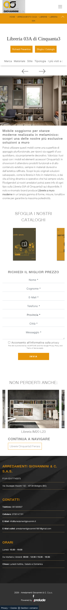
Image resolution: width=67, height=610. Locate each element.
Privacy (4, 608)
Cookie (13, 608)
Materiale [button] (19, 61)
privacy (55, 342)
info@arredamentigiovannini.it (23, 521)
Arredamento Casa (27, 17)
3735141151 (17, 514)
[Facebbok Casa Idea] (33, 596)
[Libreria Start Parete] (25, 71)
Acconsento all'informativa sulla (35, 342)
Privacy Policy (54, 346)
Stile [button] (30, 61)
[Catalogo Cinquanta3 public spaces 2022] (24, 244)
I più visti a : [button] (55, 61)
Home (12, 17)
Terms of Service (33, 348)
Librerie (43, 17)
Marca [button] (8, 61)
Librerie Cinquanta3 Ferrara (25, 446)
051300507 (17, 506)
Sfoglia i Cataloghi (46, 49)
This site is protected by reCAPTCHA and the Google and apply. (35, 347)
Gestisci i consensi (29, 608)
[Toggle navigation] (60, 7)
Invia (33, 356)
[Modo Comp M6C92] (42, 71)
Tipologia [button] (40, 61)
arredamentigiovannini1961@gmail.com (33, 528)
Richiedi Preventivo (21, 49)
